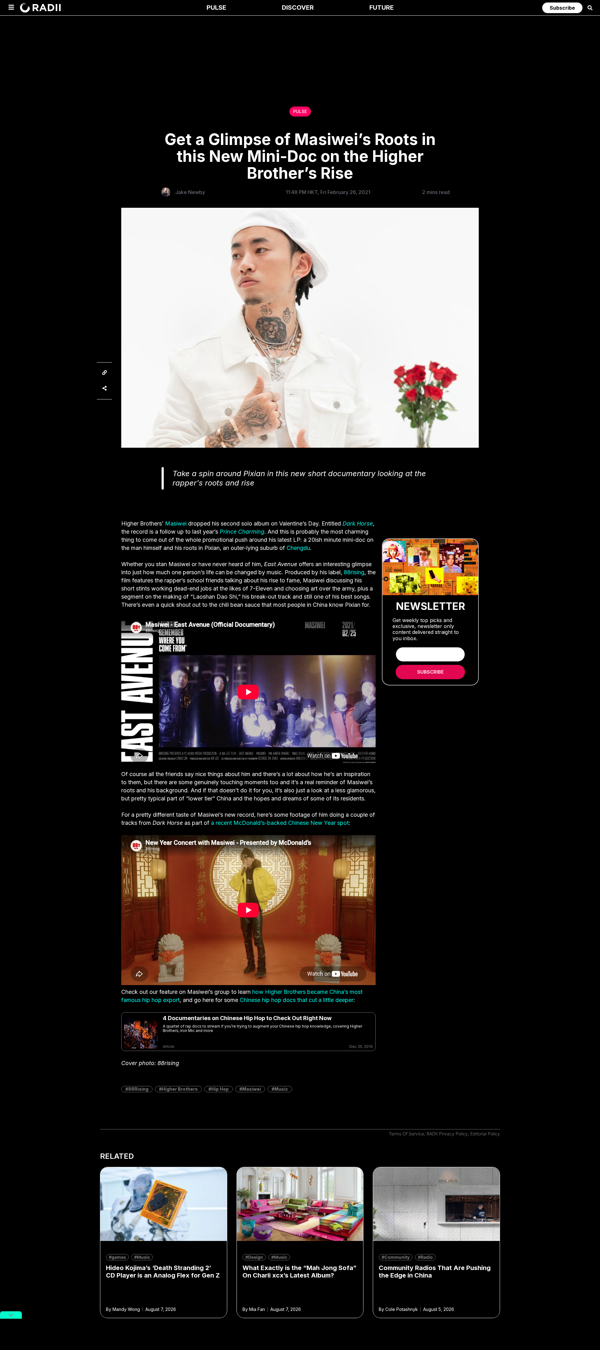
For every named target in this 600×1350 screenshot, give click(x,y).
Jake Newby (190, 192)
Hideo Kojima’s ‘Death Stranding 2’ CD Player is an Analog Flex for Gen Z (163, 1271)
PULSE (300, 111)
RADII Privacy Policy (447, 1133)
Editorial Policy (485, 1133)
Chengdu (298, 548)
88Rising (138, 1089)
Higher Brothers (180, 1089)
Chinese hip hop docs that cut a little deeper (296, 1000)
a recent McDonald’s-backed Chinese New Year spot (280, 822)
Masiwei (176, 523)
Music (281, 1089)
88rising (354, 572)
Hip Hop (220, 1089)
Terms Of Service (406, 1133)
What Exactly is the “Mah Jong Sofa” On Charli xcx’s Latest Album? (299, 1271)
